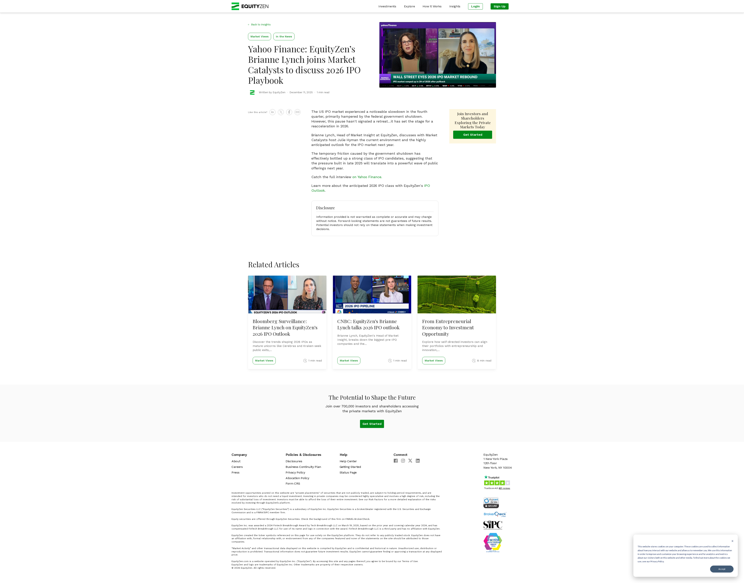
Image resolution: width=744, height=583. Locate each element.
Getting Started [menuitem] (350, 467)
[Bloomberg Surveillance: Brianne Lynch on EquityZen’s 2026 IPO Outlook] (287, 322)
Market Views (260, 36)
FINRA (259, 512)
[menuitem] (475, 6)
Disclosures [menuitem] (294, 461)
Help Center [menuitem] (348, 461)
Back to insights (261, 24)
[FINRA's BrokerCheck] (497, 514)
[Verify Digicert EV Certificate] (497, 502)
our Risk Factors (373, 499)
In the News (284, 36)
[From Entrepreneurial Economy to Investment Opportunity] (457, 322)
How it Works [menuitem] (432, 6)
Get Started (472, 134)
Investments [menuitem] (387, 6)
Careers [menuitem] (237, 467)
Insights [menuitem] (454, 6)
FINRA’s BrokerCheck (357, 519)
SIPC (266, 512)
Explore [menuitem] (409, 6)
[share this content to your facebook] (289, 112)
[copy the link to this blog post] (297, 112)
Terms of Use (410, 561)
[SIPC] (497, 536)
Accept (721, 569)
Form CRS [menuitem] (293, 483)
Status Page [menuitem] (348, 472)
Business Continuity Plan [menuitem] (303, 467)
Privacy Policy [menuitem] (295, 472)
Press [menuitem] (235, 472)
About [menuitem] (236, 461)
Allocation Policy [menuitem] (297, 478)
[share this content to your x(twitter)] (281, 112)
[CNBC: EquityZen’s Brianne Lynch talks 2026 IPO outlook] (372, 322)
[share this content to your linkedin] (273, 112)
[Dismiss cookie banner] (732, 540)
